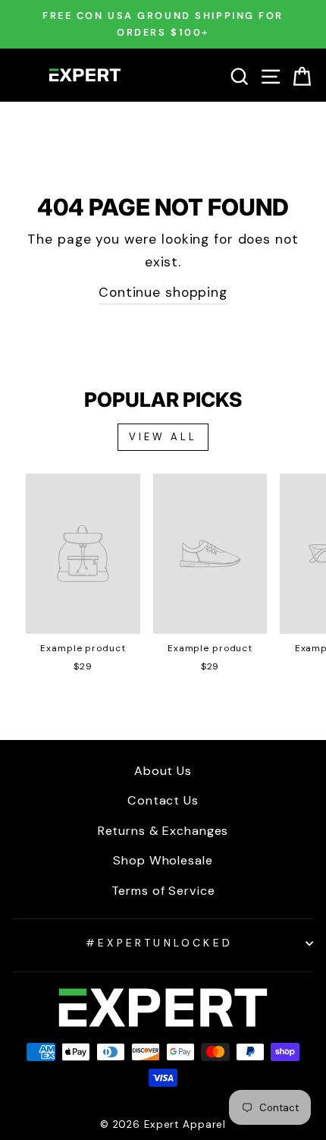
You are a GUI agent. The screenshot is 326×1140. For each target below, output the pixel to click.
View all (162, 436)
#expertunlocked (159, 942)
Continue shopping (163, 292)
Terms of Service (163, 891)
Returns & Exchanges (163, 831)
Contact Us (163, 800)
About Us (163, 771)
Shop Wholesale (162, 860)
